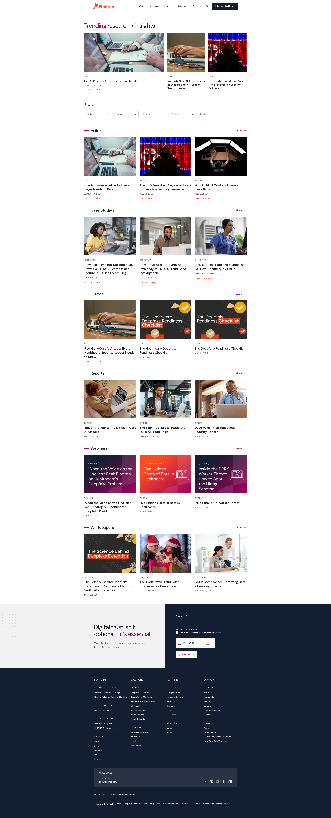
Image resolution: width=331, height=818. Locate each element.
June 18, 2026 (202, 507)
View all (239, 130)
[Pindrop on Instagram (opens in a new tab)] (217, 781)
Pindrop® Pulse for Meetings (107, 692)
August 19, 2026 (93, 85)
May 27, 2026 (91, 436)
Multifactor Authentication (143, 701)
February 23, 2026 (204, 273)
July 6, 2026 (146, 357)
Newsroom (209, 701)
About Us (208, 692)
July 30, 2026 (91, 515)
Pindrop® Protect (102, 710)
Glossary (208, 714)
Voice (96, 741)
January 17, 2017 (203, 590)
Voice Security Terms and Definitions (173, 803)
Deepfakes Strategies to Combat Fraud (210, 803)
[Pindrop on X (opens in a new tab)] (223, 781)
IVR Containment (138, 710)
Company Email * (184, 616)
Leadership (209, 697)
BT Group (171, 714)
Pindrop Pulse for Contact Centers (110, 697)
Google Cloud (173, 692)
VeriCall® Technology (104, 728)
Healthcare (136, 745)
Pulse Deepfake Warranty (215, 741)
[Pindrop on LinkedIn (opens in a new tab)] (211, 781)
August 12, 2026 (93, 361)
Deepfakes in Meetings (141, 697)
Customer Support (212, 710)
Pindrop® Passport (103, 723)
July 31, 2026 (146, 193)
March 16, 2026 (148, 277)
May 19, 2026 (201, 353)
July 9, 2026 (90, 277)
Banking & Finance (139, 732)
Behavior (98, 750)
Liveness (98, 759)
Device (97, 745)
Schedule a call (188, 654)
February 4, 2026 (149, 436)
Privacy (207, 728)
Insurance (135, 736)
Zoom (169, 732)
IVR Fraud (135, 705)
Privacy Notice (215, 632)
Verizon (170, 701)
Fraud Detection (138, 719)
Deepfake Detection (140, 692)
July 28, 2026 (202, 193)
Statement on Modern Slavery (218, 736)
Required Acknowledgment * (188, 629)
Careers (207, 705)
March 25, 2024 (148, 590)
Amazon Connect (175, 697)
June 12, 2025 (202, 436)
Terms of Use (210, 732)
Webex (170, 728)
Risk (96, 754)
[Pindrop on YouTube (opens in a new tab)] (205, 781)
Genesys (171, 705)
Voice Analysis (137, 714)
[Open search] (206, 6)
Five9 (169, 710)
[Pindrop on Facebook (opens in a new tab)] (230, 781)
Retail (133, 741)
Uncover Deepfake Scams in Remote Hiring (135, 803)
